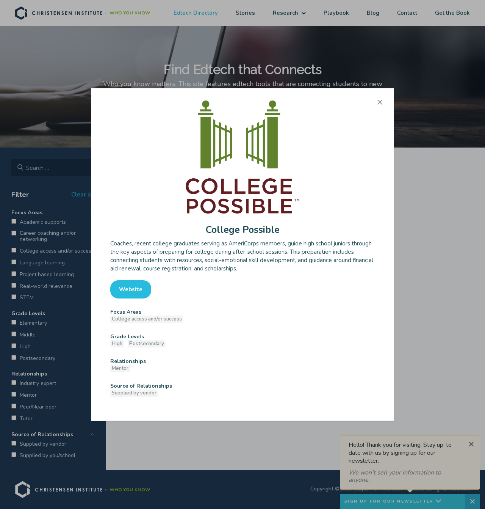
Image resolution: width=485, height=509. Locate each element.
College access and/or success (147, 319)
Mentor (120, 368)
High (117, 343)
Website (130, 289)
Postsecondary (146, 343)
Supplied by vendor (134, 393)
